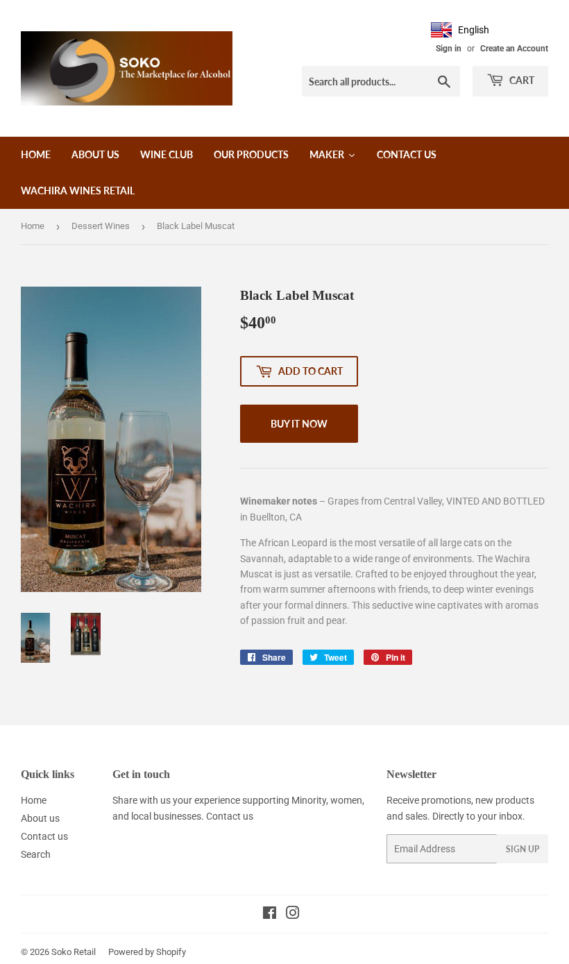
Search (36, 854)
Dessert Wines (100, 226)
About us (40, 818)
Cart (520, 80)
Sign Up (522, 849)
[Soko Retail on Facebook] (269, 914)
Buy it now (299, 424)
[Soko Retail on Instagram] (293, 914)
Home (32, 226)
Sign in (448, 48)
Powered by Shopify (147, 952)
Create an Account (514, 48)
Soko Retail (73, 952)
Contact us (44, 836)
